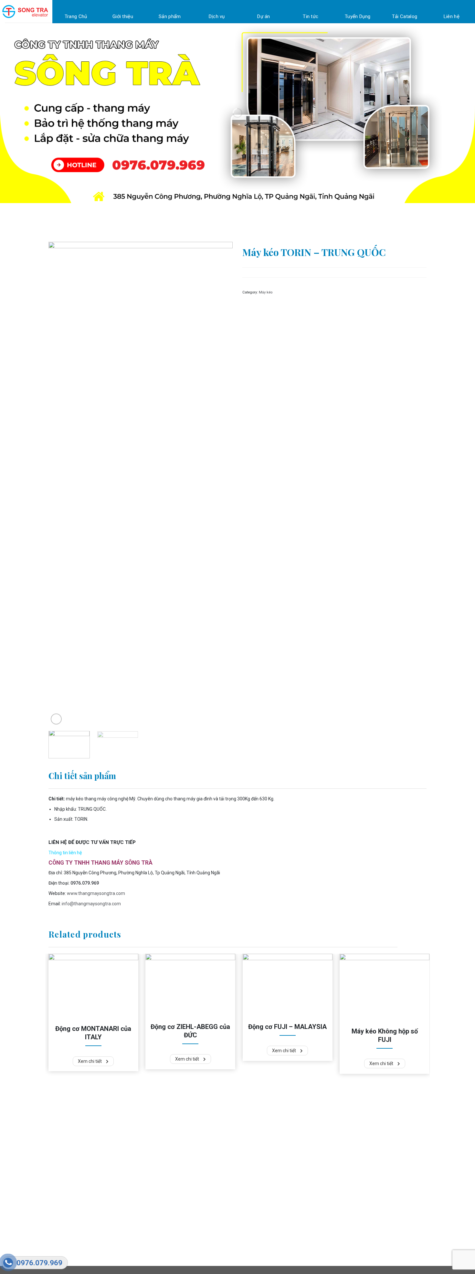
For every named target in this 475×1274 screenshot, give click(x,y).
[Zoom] (56, 719)
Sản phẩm (170, 16)
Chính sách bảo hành (150, 1160)
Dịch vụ (217, 16)
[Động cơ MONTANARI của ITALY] (93, 986)
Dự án (263, 16)
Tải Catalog (404, 16)
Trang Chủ (76, 16)
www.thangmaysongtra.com (96, 893)
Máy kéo (265, 292)
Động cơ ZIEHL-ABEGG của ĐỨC (190, 1031)
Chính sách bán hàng (150, 1169)
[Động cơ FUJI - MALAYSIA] (287, 985)
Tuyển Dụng (357, 16)
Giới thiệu (122, 16)
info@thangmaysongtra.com (91, 903)
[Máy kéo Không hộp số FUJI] (384, 987)
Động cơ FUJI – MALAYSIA (287, 1027)
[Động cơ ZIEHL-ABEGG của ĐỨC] (190, 985)
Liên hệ (451, 16)
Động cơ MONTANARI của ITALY (93, 1033)
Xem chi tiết (90, 1061)
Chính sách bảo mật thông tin (159, 1186)
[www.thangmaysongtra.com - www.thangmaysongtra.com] (26, 11)
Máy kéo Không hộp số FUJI (385, 1035)
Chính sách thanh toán (152, 1178)
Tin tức (310, 16)
